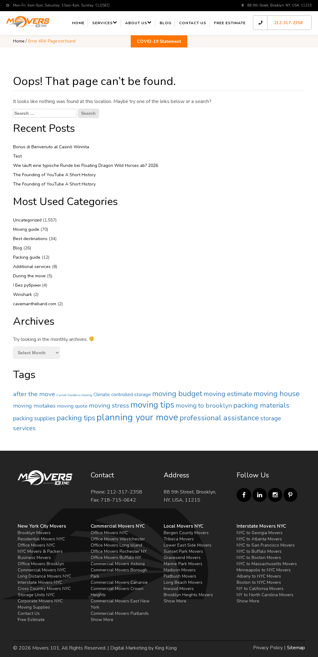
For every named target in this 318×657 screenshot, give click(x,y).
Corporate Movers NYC (40, 601)
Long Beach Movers (183, 582)
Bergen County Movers (186, 533)
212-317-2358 (288, 23)
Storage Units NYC (36, 595)
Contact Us (29, 613)
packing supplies (34, 418)
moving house (276, 394)
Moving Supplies (34, 607)
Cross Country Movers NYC (44, 589)
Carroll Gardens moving (74, 395)
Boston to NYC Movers (259, 582)
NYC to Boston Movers (259, 558)
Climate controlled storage (122, 394)
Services (102, 22)
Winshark (22, 294)
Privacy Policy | (269, 647)
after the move (34, 394)
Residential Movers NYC (41, 539)
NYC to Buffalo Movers (259, 551)
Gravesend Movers (182, 558)
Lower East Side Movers (187, 545)
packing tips (76, 418)
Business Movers (34, 558)
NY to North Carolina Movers (265, 595)
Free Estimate (230, 22)
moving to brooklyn (203, 405)
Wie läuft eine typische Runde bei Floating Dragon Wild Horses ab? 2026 (85, 165)
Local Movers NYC (183, 526)
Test (17, 156)
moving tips (152, 405)
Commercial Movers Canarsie (119, 582)
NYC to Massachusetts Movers (267, 564)
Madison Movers (180, 570)
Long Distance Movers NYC (44, 576)
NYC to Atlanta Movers (259, 539)
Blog (165, 22)
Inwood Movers (179, 589)
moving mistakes (34, 405)
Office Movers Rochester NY (119, 551)
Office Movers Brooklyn (41, 564)
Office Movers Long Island (116, 545)
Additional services (32, 267)
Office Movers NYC (36, 545)
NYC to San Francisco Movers (266, 545)
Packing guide (26, 257)
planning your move (137, 417)
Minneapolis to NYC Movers (264, 570)
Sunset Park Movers (183, 551)
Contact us (192, 22)
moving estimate (227, 394)
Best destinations (30, 239)
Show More (102, 620)
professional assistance (219, 418)
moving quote (72, 405)
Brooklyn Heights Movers (188, 595)
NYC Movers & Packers (40, 551)
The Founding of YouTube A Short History (54, 175)
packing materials (261, 405)
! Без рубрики (27, 285)
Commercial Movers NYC (42, 570)
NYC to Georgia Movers (260, 533)
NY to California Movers (260, 589)
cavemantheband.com (34, 304)
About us (136, 22)
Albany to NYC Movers (259, 576)
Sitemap (296, 647)
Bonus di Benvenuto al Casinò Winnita (51, 147)
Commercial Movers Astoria (118, 564)
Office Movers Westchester (118, 539)
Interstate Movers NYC (40, 582)
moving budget (177, 394)
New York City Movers (42, 526)
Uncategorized (27, 220)
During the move (29, 276)
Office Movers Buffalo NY (116, 558)
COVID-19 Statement (159, 41)
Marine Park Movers (183, 564)
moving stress (109, 405)
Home (78, 22)
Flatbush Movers (180, 576)
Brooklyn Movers (34, 533)
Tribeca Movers (179, 539)
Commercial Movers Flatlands (120, 613)
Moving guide (26, 229)
